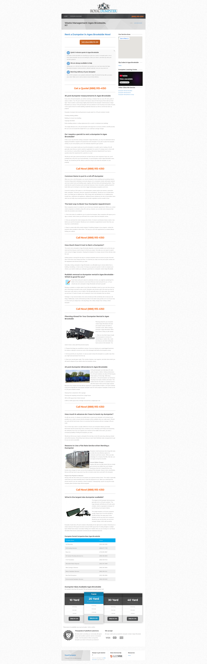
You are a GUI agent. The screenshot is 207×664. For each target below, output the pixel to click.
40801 (120, 65)
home (131, 23)
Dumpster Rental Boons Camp (126, 94)
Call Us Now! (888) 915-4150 (90, 42)
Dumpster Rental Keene (124, 92)
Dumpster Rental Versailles (125, 90)
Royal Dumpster (70, 655)
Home (65, 16)
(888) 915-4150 (137, 16)
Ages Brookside (138, 23)
